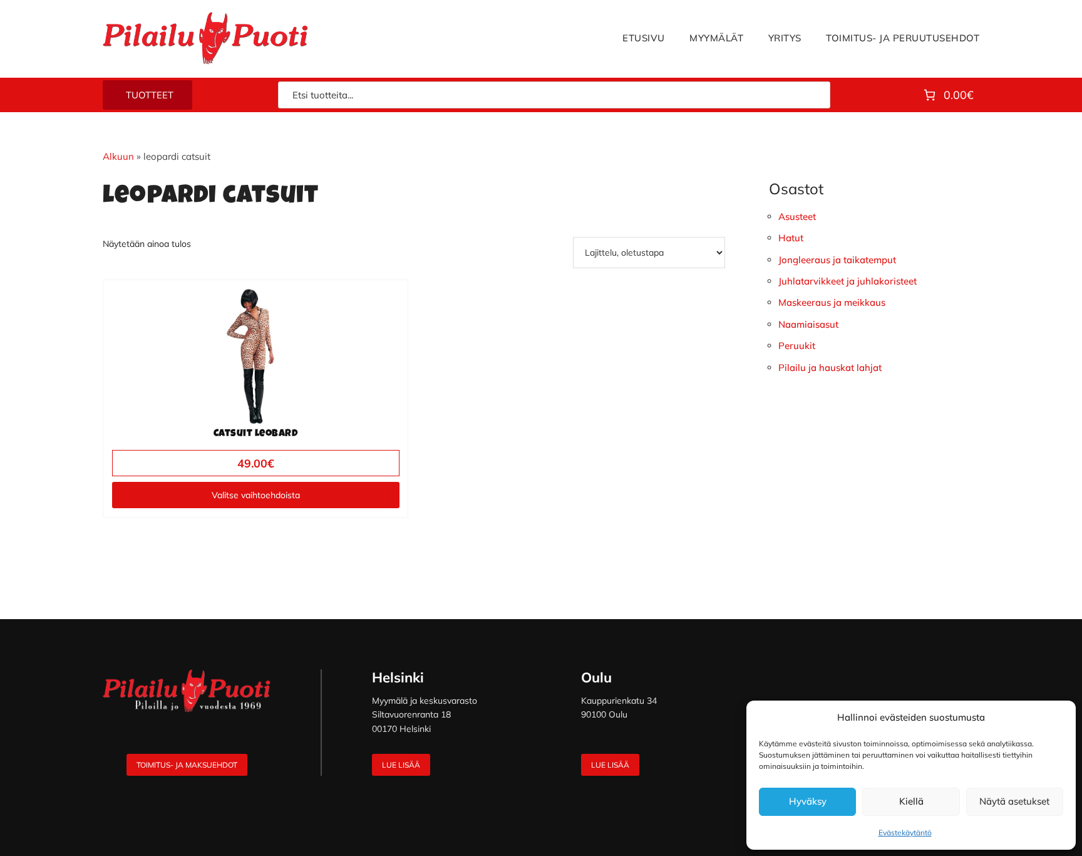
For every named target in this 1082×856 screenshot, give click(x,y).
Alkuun (118, 156)
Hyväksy (808, 801)
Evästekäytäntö (905, 832)
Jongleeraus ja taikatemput (837, 260)
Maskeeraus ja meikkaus (831, 302)
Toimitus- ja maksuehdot (187, 765)
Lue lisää (401, 765)
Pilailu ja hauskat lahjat (830, 367)
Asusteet (797, 216)
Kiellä (911, 801)
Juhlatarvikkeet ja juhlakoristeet (847, 281)
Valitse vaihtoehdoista (256, 495)
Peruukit (796, 346)
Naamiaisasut (808, 324)
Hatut (790, 238)
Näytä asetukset (1014, 801)
